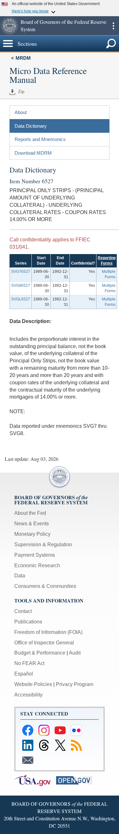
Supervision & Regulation (43, 544)
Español (23, 673)
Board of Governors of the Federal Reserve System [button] (63, 25)
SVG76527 (20, 271)
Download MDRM (33, 153)
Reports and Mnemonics (40, 139)
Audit (75, 653)
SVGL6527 (20, 299)
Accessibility (28, 694)
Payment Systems (34, 555)
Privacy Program (74, 684)
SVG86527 (20, 285)
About (21, 112)
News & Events (31, 523)
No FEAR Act (29, 663)
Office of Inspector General (44, 642)
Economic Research (37, 565)
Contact (23, 611)
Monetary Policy (32, 534)
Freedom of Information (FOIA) (48, 632)
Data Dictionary (31, 126)
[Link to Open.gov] (76, 780)
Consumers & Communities (45, 586)
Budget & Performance (39, 653)
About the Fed (30, 513)
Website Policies (33, 684)
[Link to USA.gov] (35, 780)
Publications (28, 621)
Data (19, 575)
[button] (9, 25)
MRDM (23, 58)
